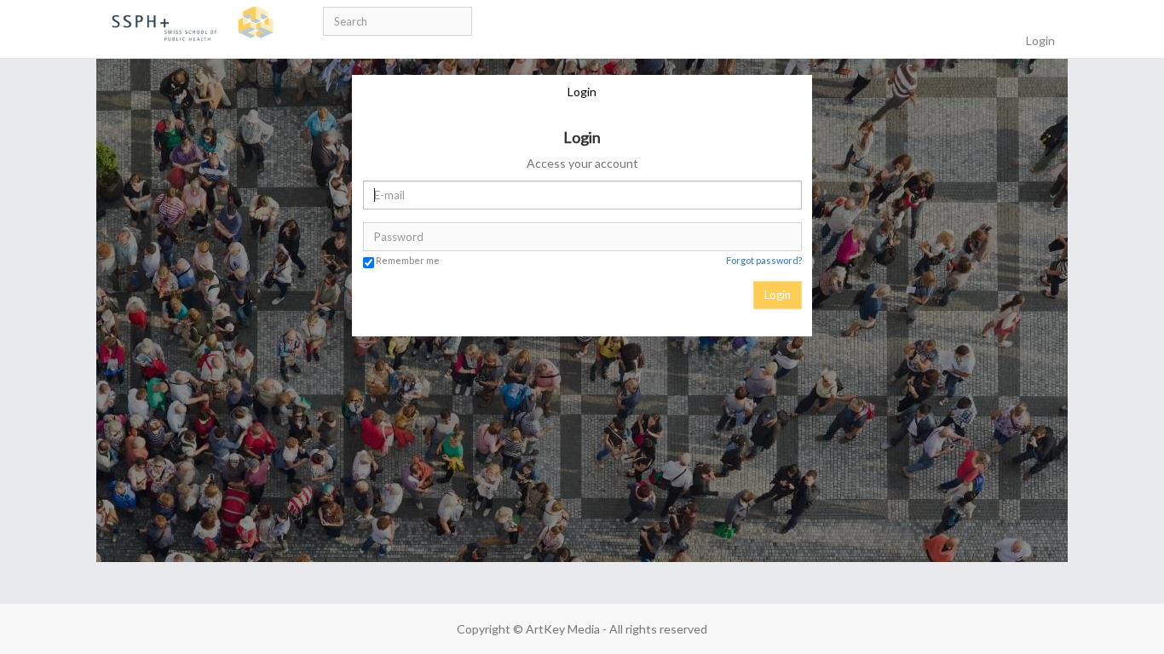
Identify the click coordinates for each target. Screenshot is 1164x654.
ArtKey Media (563, 629)
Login (582, 91)
